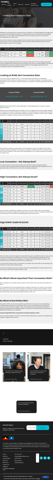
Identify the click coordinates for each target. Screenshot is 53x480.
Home (4, 454)
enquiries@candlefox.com (22, 456)
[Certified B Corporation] (37, 458)
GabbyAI (27, 4)
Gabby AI (5, 466)
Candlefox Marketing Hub (34, 4)
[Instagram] (41, 458)
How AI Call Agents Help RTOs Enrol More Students (26, 403)
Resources (20, 4)
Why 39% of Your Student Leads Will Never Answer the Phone (13, 371)
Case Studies (9, 4)
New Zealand (18, 460)
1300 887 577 (18, 458)
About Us (15, 4)
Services (4, 4)
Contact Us (46, 4)
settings (38, 478)
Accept (45, 477)
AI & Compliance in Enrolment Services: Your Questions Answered (38, 372)
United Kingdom (19, 462)
